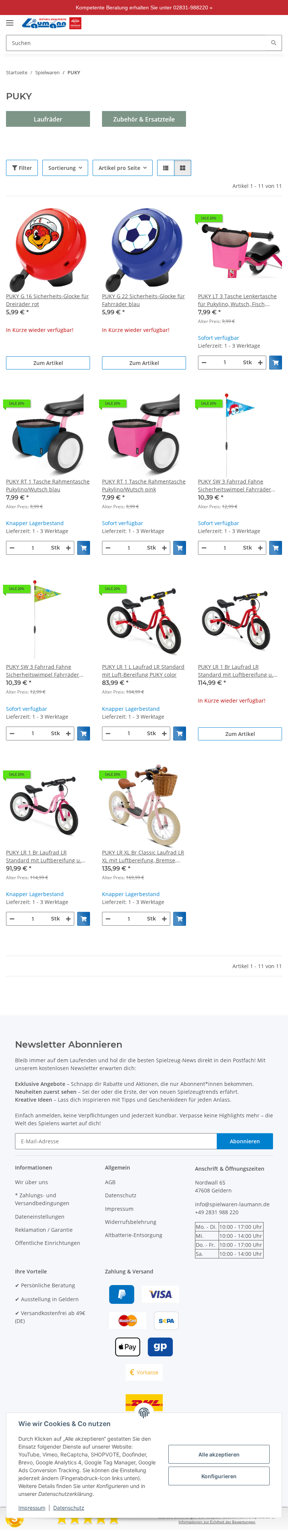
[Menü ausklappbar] (10, 19)
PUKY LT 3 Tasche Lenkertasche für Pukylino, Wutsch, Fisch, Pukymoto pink (237, 300)
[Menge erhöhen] (260, 362)
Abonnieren (245, 1141)
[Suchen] (274, 42)
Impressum (31, 1507)
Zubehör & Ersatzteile (144, 119)
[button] (232, 23)
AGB (110, 1182)
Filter (24, 167)
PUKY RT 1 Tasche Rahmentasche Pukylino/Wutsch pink (144, 485)
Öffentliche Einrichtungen (47, 1242)
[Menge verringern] (204, 362)
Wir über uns (31, 1182)
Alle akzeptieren (219, 1454)
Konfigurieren (219, 1476)
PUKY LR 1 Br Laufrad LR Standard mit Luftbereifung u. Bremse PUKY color (235, 671)
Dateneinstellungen (39, 1216)
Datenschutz (68, 1507)
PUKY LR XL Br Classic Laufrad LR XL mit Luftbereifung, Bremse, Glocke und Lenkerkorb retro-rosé (143, 856)
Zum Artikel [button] (48, 362)
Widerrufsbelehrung (130, 1221)
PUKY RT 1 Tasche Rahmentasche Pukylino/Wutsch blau (48, 485)
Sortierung (62, 167)
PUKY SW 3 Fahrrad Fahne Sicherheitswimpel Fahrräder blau (234, 485)
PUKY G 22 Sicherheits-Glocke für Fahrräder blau (143, 300)
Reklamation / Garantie (44, 1229)
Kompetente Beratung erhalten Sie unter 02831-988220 (142, 8)
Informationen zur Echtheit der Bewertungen (216, 1522)
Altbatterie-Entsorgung (133, 1235)
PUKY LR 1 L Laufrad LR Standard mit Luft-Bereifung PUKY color (143, 670)
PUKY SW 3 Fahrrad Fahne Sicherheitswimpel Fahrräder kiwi (42, 671)
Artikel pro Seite (119, 167)
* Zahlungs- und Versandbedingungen (42, 1199)
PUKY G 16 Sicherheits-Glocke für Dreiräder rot (47, 300)
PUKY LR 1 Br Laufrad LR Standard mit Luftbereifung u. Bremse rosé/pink (43, 856)
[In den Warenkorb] (275, 362)
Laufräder (48, 119)
